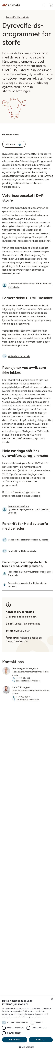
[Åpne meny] (43, 5)
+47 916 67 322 (23, 678)
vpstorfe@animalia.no (27, 623)
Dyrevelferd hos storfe (17, 17)
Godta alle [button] (14, 1040)
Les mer (43, 1017)
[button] (27, 1047)
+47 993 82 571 (23, 697)
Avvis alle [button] (41, 1040)
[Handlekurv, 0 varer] (51, 5)
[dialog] (27, 1024)
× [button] (52, 999)
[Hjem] (11, 5)
